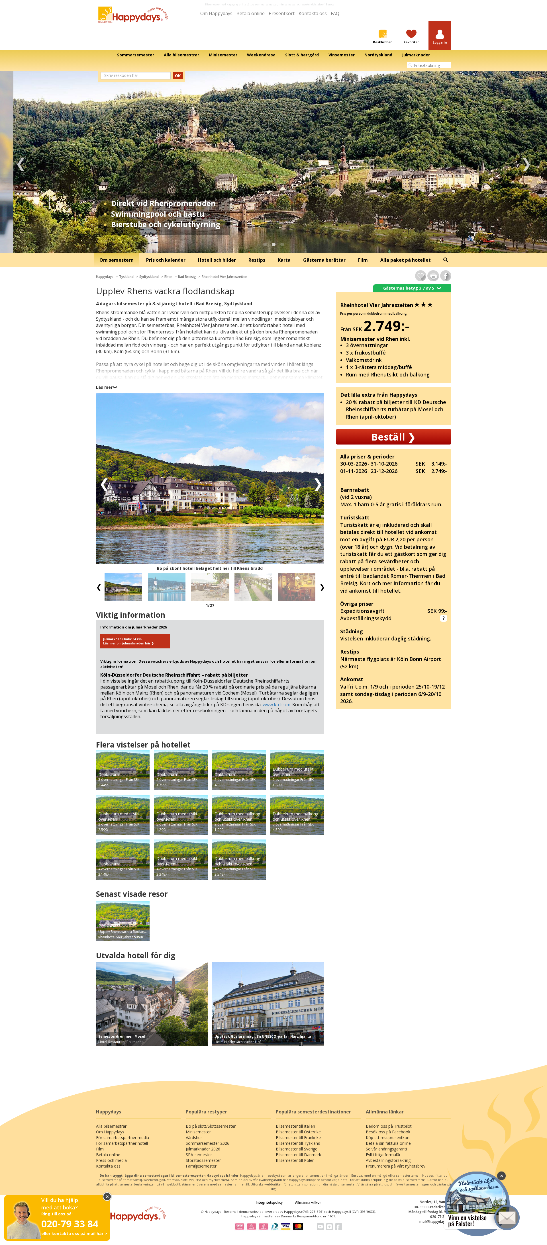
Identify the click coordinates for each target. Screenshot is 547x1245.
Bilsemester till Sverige (296, 1149)
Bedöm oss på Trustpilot (389, 1126)
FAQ (335, 13)
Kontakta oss (313, 13)
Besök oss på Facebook (388, 1132)
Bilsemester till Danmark (298, 1154)
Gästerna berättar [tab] (324, 260)
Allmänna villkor (308, 1202)
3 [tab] (282, 244)
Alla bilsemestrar (111, 1126)
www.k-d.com (276, 704)
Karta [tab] (284, 260)
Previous (20, 162)
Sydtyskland (149, 276)
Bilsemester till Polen (295, 1160)
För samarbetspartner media (122, 1137)
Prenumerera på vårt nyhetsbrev (395, 1166)
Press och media (111, 1160)
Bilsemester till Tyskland (298, 1143)
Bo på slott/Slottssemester (211, 1126)
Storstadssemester (203, 1160)
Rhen (168, 276)
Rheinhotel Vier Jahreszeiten (224, 276)
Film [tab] (363, 260)
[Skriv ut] (433, 275)
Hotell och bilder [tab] (217, 260)
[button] (439, 37)
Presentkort (282, 13)
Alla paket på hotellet (405, 260)
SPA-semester (199, 1154)
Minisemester (198, 1132)
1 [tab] (265, 244)
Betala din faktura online (388, 1143)
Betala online (250, 13)
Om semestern (116, 260)
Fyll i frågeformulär (383, 1154)
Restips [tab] (256, 260)
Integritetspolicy (269, 1202)
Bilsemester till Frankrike (298, 1137)
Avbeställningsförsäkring (388, 1160)
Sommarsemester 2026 (207, 1143)
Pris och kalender (165, 260)
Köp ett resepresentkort (388, 1137)
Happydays (104, 276)
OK (178, 75)
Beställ (393, 436)
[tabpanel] (273, 162)
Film (100, 1149)
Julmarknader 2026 (203, 1149)
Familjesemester (201, 1166)
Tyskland (126, 276)
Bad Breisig (187, 276)
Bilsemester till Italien (295, 1126)
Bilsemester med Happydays (222, 4)
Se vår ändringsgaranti (386, 1149)
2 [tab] (273, 244)
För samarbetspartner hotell (122, 1143)
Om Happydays (216, 13)
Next (526, 162)
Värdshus (194, 1137)
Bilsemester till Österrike (298, 1132)
